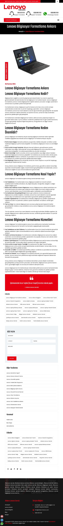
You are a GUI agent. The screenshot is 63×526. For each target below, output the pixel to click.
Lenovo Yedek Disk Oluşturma (15, 382)
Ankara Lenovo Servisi (12, 304)
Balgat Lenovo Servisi (24, 314)
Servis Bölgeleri (9, 510)
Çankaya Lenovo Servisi (12, 317)
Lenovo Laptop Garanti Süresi (48, 307)
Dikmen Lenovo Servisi (38, 304)
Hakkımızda (10, 419)
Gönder (12, 358)
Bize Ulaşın (9, 423)
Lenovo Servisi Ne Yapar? (13, 373)
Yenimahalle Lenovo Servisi (40, 321)
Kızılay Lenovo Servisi (11, 321)
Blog (6, 512)
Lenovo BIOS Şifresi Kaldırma (14, 385)
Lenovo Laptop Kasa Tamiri (13, 311)
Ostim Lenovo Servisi (25, 321)
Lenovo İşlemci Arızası (29, 301)
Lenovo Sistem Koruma (13, 398)
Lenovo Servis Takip (11, 314)
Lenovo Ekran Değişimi (35, 297)
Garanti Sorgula (11, 20)
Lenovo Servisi (8, 507)
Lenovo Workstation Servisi (14, 404)
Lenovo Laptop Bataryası (31, 307)
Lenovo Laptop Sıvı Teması (30, 311)
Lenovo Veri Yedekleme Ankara (15, 401)
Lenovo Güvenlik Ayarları (13, 379)
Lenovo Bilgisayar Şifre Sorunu (14, 389)
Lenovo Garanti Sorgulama (13, 301)
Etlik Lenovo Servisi (25, 304)
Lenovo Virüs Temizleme (13, 395)
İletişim (7, 514)
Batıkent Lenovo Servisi (39, 314)
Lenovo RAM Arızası (45, 311)
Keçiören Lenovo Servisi (44, 317)
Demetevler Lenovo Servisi (28, 317)
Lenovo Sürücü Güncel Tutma (15, 376)
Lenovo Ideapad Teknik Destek (15, 408)
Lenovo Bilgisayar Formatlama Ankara (16, 297)
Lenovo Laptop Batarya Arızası (14, 307)
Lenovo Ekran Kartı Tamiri (50, 297)
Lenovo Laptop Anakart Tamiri (45, 301)
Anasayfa (21, 31)
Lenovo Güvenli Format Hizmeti (15, 392)
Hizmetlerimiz (10, 426)
